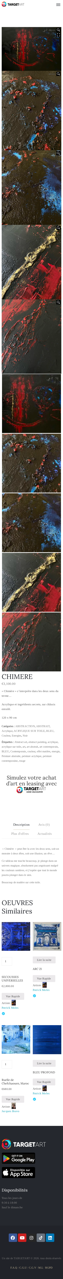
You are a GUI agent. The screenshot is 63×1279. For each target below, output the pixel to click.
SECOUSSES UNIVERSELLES (12, 978)
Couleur (6, 735)
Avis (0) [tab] (44, 824)
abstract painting (37, 742)
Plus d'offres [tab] (20, 833)
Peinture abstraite (11, 756)
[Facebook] (13, 1238)
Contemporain (18, 751)
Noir (25, 735)
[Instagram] (31, 1238)
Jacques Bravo (10, 1111)
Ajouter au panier (16, 960)
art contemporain (48, 746)
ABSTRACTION (25, 726)
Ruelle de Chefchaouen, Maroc (15, 1081)
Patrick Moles (10, 1007)
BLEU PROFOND (44, 1072)
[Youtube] (22, 1238)
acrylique (53, 742)
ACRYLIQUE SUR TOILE (29, 730)
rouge (22, 760)
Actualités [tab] (44, 833)
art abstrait (32, 746)
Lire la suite (44, 960)
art (24, 746)
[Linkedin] (50, 1238)
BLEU (50, 730)
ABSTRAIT (43, 726)
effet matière (43, 751)
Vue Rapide (13, 996)
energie (56, 751)
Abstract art (20, 742)
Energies (16, 735)
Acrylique (7, 730)
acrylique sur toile (11, 746)
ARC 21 (37, 969)
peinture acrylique (31, 756)
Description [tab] (21, 824)
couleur (31, 751)
